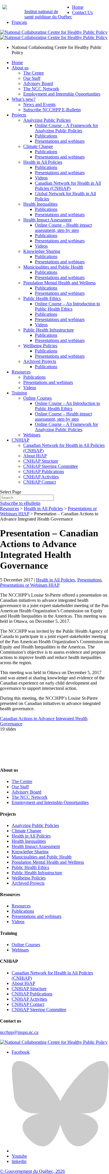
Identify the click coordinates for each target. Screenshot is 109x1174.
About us (20, 67)
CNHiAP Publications (43, 471)
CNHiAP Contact (39, 482)
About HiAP (35, 455)
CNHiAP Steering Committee (50, 466)
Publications (46, 135)
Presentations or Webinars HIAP (30, 585)
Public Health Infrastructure (48, 329)
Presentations (89, 579)
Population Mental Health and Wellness (59, 282)
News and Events (39, 104)
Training (19, 392)
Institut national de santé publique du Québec (48, 14)
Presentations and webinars (60, 141)
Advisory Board (38, 83)
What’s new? (23, 99)
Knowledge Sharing (41, 251)
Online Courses (37, 398)
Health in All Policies (42, 162)
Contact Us (82, 12)
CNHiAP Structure (40, 461)
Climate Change (38, 146)
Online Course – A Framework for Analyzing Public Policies (66, 128)
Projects (19, 114)
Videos (41, 177)
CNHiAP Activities (41, 476)
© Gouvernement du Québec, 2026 (32, 1171)
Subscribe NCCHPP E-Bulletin (52, 109)
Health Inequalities (40, 204)
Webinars (31, 434)
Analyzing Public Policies (47, 120)
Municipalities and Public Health (53, 267)
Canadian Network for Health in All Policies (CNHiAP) (68, 186)
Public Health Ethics (42, 298)
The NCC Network (41, 88)
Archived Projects (39, 361)
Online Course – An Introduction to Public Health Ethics (67, 306)
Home (77, 7)
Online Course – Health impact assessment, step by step (63, 228)
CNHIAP (20, 440)
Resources (21, 371)
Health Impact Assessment (47, 219)
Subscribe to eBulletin (20, 503)
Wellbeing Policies (40, 345)
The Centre (33, 72)
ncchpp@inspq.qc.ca (19, 1032)
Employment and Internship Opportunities (61, 93)
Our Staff (31, 78)
